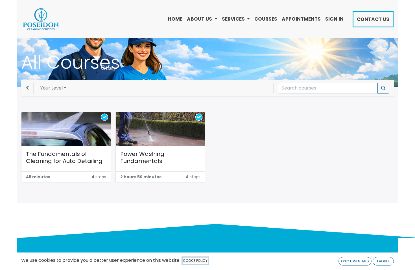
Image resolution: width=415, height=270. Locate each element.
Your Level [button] (51, 88)
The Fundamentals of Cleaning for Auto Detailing (64, 158)
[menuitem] (175, 19)
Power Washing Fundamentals (142, 158)
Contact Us (373, 19)
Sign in (334, 19)
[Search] (383, 88)
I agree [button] (383, 261)
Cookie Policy (195, 260)
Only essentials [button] (355, 261)
